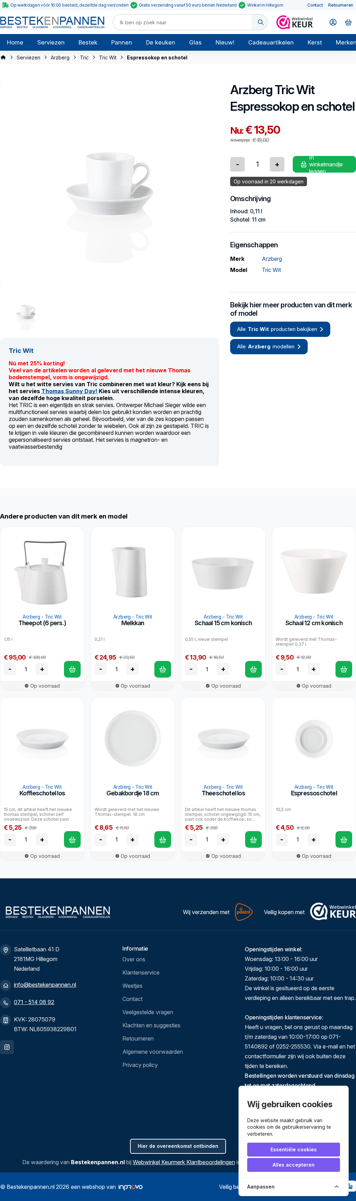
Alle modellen (265, 346)
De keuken (160, 42)
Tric (84, 57)
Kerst (315, 42)
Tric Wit (107, 57)
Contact (315, 5)
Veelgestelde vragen (147, 1012)
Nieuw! (225, 42)
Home (15, 42)
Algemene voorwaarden (152, 1051)
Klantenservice (141, 972)
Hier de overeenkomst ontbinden (178, 1146)
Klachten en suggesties (151, 1025)
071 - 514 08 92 (34, 1002)
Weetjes (132, 985)
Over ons (133, 959)
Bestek (88, 42)
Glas (195, 42)
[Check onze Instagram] (7, 1047)
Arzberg (60, 57)
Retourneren (340, 5)
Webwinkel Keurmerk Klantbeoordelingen (184, 1162)
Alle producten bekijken (277, 329)
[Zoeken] (260, 22)
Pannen (121, 42)
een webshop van (93, 1186)
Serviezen (51, 42)
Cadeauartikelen (271, 42)
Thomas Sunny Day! (69, 391)
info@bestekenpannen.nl (45, 984)
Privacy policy (140, 1064)
